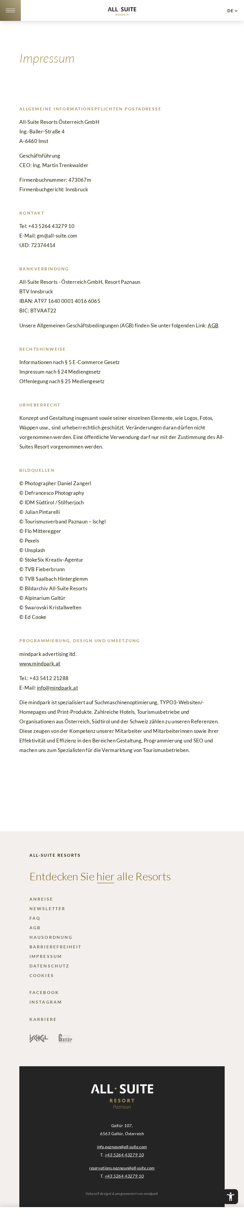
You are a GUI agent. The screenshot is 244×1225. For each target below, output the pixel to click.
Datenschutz (49, 965)
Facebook (44, 992)
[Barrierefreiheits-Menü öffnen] (230, 1196)
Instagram (45, 1001)
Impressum (45, 956)
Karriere (43, 1019)
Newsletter (47, 908)
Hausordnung (51, 937)
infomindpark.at (57, 688)
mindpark (151, 1193)
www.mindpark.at (39, 663)
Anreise (41, 899)
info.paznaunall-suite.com (122, 1146)
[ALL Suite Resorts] (122, 13)
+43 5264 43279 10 (124, 1154)
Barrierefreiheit (55, 946)
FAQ (34, 918)
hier (105, 876)
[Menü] (10, 10)
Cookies (41, 975)
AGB (213, 325)
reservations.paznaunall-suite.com (122, 1167)
